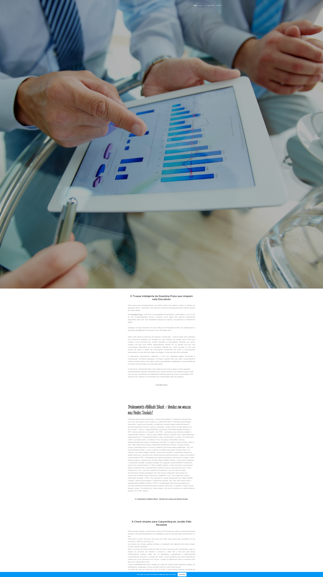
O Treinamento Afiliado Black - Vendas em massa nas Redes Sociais (161, 499)
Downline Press (168, 296)
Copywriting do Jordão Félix (174, 521)
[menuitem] (195, 5)
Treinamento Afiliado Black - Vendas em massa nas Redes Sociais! (159, 410)
